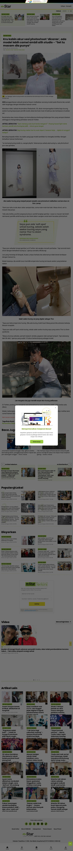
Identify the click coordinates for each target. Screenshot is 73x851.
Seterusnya (36, 442)
